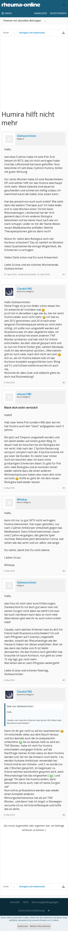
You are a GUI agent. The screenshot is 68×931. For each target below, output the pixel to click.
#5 (64, 680)
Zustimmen (22, 926)
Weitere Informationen (40, 926)
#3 (64, 488)
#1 (64, 274)
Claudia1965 (24, 288)
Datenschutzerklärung (31, 910)
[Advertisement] (34, 73)
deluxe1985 (24, 394)
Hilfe (26, 902)
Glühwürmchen (26, 136)
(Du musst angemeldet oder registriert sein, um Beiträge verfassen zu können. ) (34, 828)
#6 (64, 814)
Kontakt (15, 902)
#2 (64, 382)
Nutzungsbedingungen (45, 902)
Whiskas (22, 499)
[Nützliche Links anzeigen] (63, 33)
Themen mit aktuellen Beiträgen (22, 20)
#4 (64, 571)
